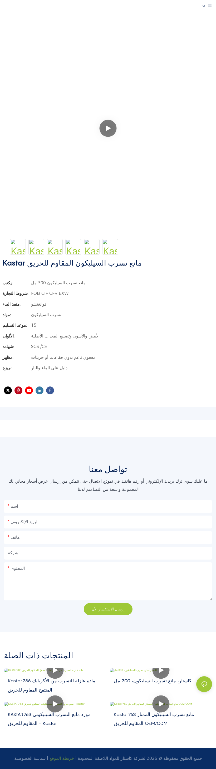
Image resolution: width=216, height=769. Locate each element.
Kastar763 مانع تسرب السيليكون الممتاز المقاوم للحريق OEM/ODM (154, 719)
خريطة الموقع (62, 758)
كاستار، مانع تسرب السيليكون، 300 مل (153, 680)
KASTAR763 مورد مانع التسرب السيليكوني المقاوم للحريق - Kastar (49, 719)
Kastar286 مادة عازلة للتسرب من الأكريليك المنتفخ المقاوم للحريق (51, 685)
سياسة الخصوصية (30, 758)
